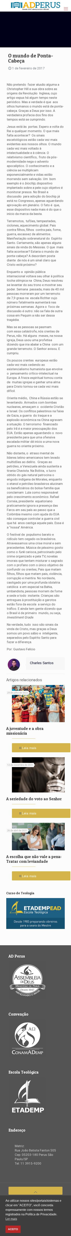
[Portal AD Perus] (35, 5)
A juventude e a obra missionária (25, 731)
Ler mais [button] (11, 1218)
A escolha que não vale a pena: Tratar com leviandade (33, 859)
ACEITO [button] (13, 1229)
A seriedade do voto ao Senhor (34, 798)
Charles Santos (42, 663)
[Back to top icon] (35, 1191)
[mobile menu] (66, 9)
